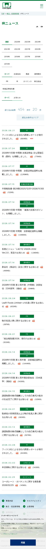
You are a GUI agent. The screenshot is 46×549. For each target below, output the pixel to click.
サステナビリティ (34, 501)
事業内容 (9, 501)
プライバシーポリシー (10, 534)
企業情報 (30, 506)
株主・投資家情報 (13, 14)
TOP (2, 14)
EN (42, 27)
